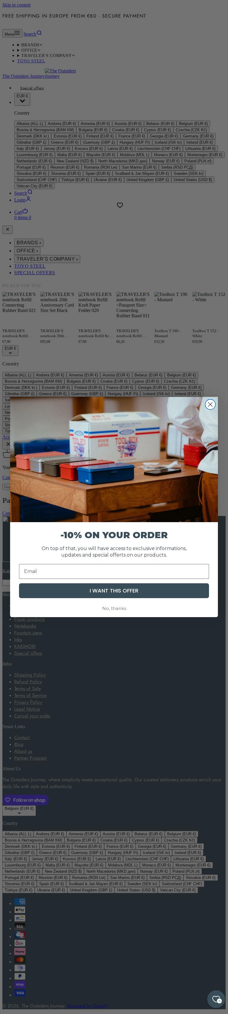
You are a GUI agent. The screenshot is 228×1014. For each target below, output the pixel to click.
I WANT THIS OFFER (114, 590)
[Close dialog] (210, 404)
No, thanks (114, 608)
